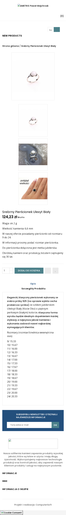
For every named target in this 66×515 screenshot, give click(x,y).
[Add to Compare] (48, 271)
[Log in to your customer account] (39, 14)
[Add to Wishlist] (55, 271)
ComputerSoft (44, 504)
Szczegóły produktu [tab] (33, 288)
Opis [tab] (33, 283)
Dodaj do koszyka (29, 270)
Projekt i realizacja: (25, 504)
